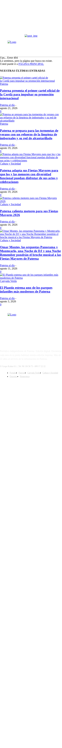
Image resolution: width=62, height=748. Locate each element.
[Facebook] (22, 383)
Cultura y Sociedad (10, 163)
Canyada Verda (8, 281)
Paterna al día (7, 105)
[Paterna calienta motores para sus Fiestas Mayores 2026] (31, 201)
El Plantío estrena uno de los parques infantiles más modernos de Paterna (26, 289)
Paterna (4, 83)
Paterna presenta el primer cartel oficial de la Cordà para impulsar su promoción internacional (30, 94)
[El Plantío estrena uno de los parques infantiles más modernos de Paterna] (31, 277)
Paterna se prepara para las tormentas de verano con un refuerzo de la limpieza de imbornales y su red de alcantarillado (29, 134)
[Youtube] (39, 383)
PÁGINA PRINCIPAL (31, 63)
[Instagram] (30, 383)
